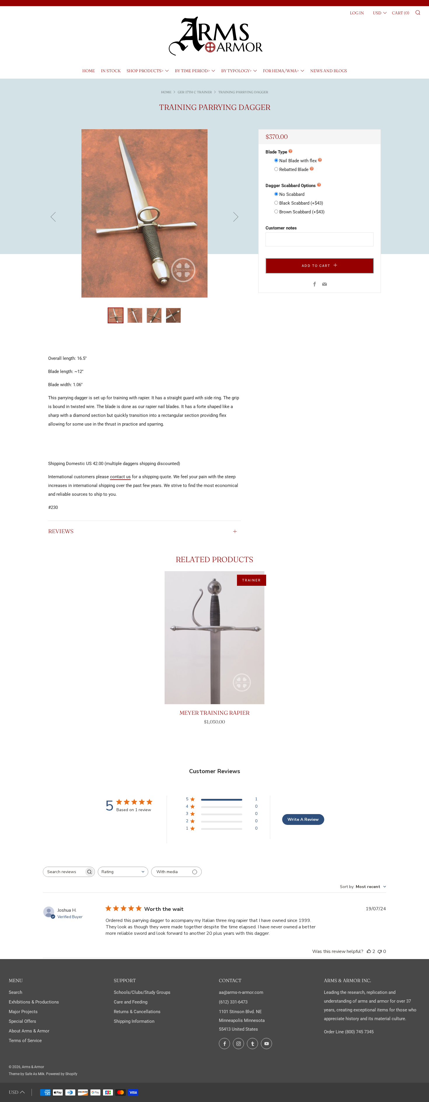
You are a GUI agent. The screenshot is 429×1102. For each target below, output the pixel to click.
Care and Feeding (130, 1002)
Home (88, 70)
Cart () (400, 12)
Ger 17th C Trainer (195, 92)
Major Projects (23, 1011)
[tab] (115, 315)
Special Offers (22, 1021)
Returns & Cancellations (137, 1011)
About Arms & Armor (29, 1031)
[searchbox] (63, 872)
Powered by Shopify (61, 1074)
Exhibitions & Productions (34, 1002)
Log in (357, 12)
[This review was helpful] (369, 951)
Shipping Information (134, 1021)
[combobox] (123, 872)
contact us (120, 476)
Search (15, 992)
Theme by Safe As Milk (26, 1074)
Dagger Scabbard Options (291, 185)
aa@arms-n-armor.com (241, 992)
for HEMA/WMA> (281, 70)
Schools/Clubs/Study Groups (142, 992)
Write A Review (303, 819)
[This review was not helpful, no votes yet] (380, 951)
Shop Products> (145, 70)
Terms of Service (25, 1040)
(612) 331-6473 (233, 1002)
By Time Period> (192, 70)
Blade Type (276, 152)
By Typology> (236, 70)
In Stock (111, 70)
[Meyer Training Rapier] (214, 637)
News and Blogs (328, 70)
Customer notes (281, 228)
